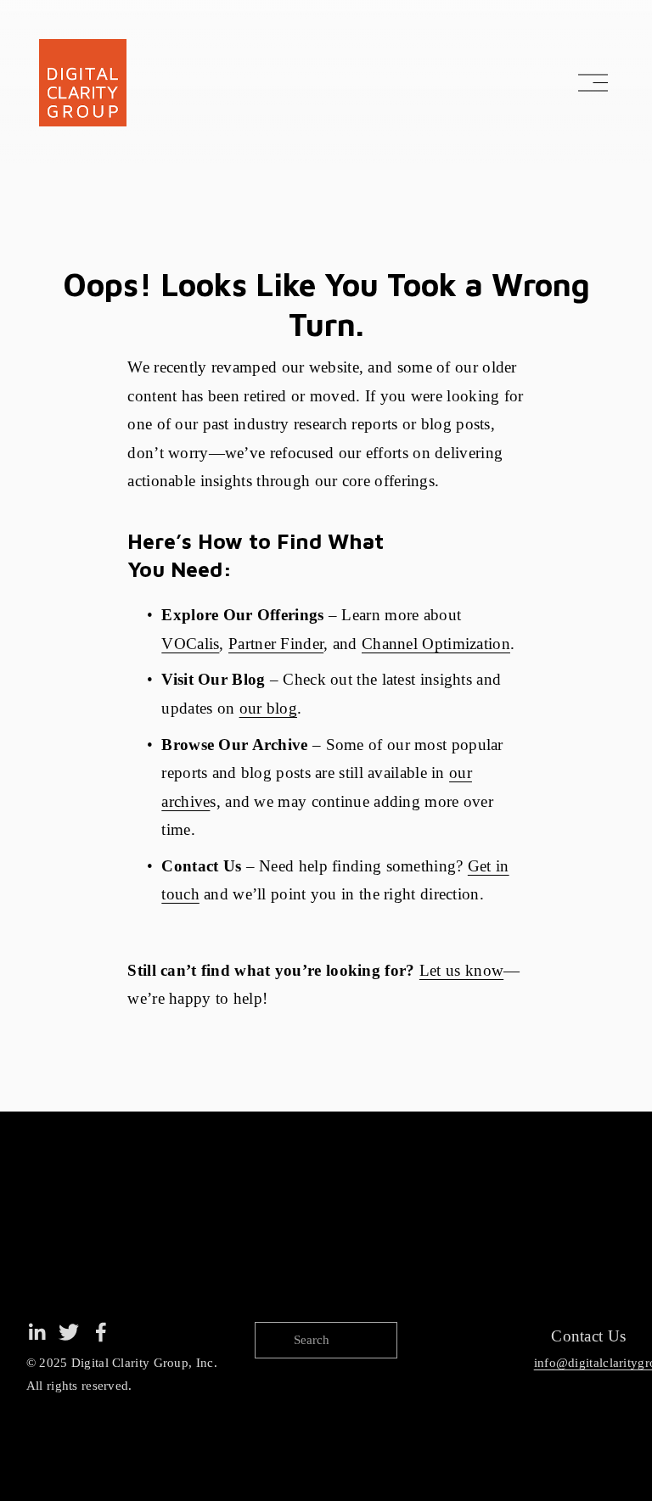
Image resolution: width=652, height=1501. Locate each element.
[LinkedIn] (36, 1332)
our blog (268, 708)
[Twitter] (69, 1332)
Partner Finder (275, 643)
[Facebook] (101, 1332)
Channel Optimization (436, 643)
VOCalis (190, 643)
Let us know (461, 970)
